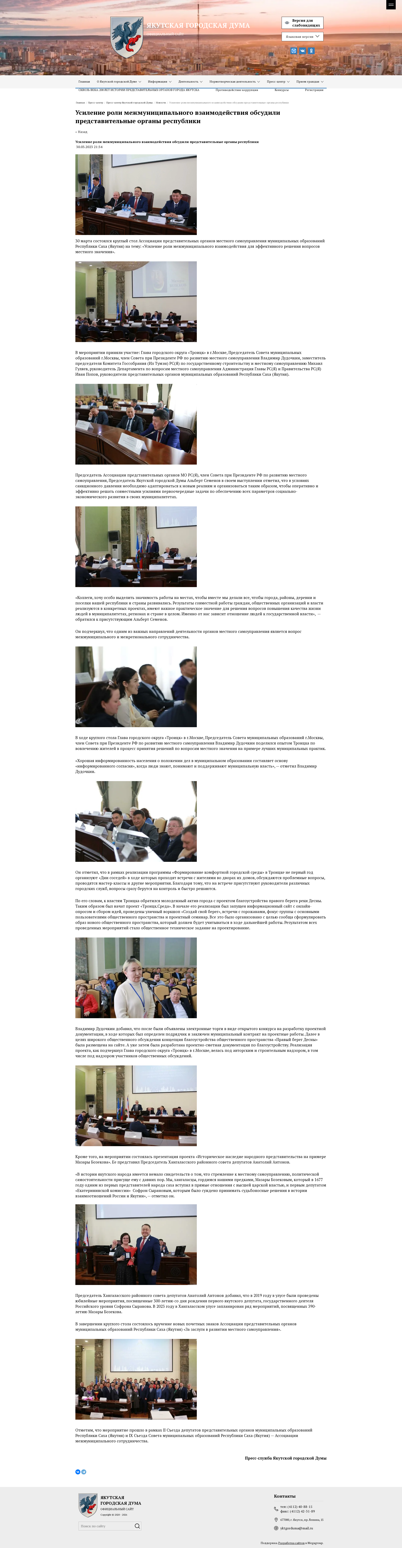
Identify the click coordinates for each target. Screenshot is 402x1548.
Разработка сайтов (291, 1543)
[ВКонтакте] (77, 1471)
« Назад (81, 131)
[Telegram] (83, 1471)
